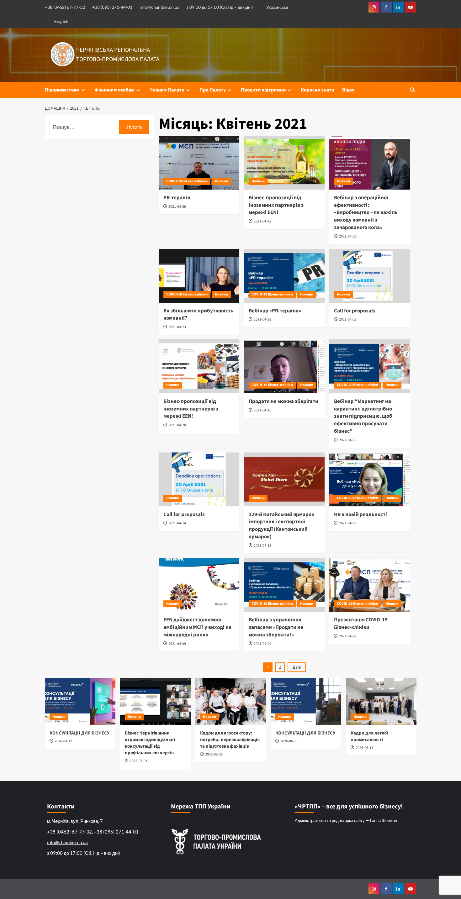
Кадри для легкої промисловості (369, 736)
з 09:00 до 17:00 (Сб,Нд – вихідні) (220, 7)
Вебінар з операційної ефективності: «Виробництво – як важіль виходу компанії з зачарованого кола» (366, 212)
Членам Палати (167, 89)
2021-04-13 (262, 545)
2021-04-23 (177, 327)
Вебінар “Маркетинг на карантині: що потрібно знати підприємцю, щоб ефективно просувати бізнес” (363, 416)
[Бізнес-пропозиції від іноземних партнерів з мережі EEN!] (284, 163)
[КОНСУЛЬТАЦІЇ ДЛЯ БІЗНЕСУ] (80, 701)
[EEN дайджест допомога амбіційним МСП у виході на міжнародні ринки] (199, 585)
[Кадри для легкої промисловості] (381, 701)
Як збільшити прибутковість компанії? (198, 314)
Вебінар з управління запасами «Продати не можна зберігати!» (276, 627)
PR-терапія (176, 197)
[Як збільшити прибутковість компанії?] (199, 276)
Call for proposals (354, 311)
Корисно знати (317, 89)
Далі (297, 667)
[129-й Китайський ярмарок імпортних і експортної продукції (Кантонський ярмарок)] (284, 479)
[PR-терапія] (199, 163)
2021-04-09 (348, 523)
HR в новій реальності (360, 514)
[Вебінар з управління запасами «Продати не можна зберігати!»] (284, 585)
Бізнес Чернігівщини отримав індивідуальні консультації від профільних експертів (150, 743)
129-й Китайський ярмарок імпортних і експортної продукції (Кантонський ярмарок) (281, 526)
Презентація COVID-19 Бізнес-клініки (361, 623)
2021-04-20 (177, 425)
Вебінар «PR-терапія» (275, 311)
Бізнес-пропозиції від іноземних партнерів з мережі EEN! (276, 205)
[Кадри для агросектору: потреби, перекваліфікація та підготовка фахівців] (230, 701)
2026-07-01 (138, 761)
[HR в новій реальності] (369, 479)
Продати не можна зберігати (283, 401)
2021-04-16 (262, 410)
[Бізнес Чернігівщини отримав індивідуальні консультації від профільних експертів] (155, 701)
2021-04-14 (177, 523)
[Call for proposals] (369, 276)
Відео (348, 89)
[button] (412, 89)
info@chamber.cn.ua (159, 7)
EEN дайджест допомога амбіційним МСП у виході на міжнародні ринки (197, 627)
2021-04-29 (177, 206)
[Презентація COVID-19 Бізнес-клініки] (369, 585)
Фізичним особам (115, 89)
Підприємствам (62, 89)
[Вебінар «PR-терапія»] (284, 276)
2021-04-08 (348, 636)
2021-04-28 (262, 221)
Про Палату (212, 89)
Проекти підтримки (263, 89)
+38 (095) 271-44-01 (112, 7)
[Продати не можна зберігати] (284, 366)
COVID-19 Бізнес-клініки (187, 181)
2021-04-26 (348, 236)
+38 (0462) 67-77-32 (65, 7)
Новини (221, 181)
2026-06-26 (214, 754)
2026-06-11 (289, 741)
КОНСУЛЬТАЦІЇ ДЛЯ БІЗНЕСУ (79, 733)
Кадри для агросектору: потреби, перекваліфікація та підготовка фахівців (230, 740)
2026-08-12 (63, 741)
